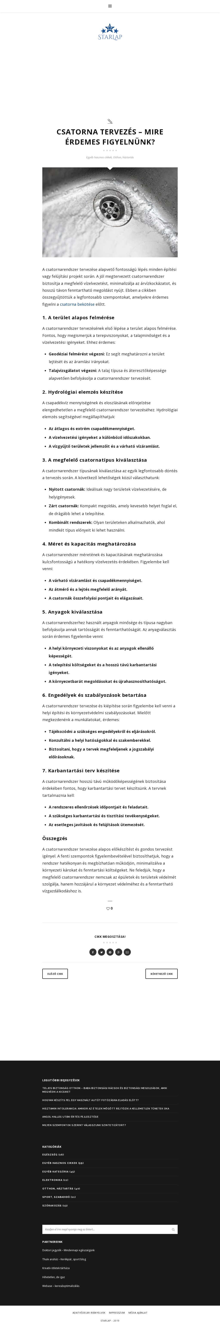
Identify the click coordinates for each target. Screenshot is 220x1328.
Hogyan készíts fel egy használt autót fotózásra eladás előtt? (90, 1100)
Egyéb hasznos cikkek (99, 157)
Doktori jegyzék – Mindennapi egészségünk (68, 1250)
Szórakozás (52, 1205)
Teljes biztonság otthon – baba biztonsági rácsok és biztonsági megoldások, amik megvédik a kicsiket (104, 1090)
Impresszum (117, 1312)
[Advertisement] (110, 77)
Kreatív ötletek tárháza (56, 1268)
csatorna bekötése (77, 304)
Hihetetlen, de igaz (53, 1277)
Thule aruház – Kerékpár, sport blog (64, 1259)
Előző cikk (55, 973)
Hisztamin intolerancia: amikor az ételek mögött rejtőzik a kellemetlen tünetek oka (105, 1108)
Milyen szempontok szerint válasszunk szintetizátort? (84, 1125)
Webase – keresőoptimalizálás (60, 1286)
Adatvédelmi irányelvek (89, 1312)
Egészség (50, 1154)
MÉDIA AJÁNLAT (138, 1312)
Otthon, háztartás (123, 157)
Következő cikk (162, 973)
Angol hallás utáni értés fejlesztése (70, 1116)
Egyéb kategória (55, 1171)
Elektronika (52, 1180)
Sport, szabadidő (56, 1197)
